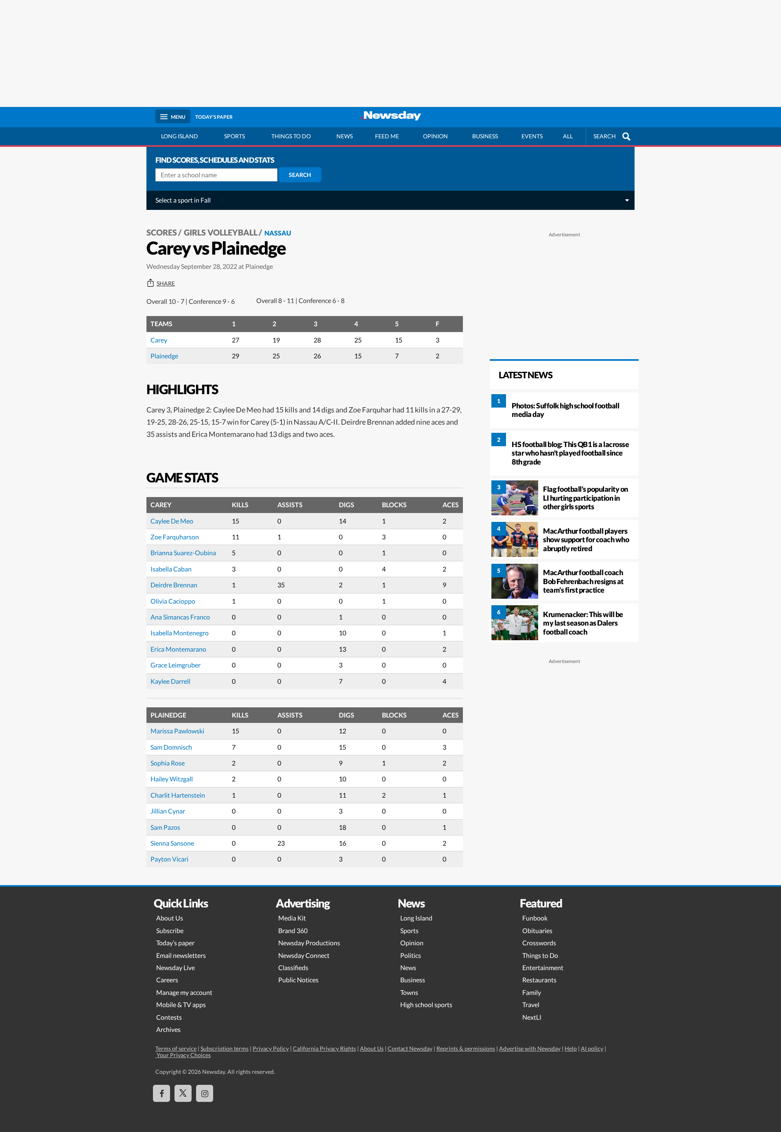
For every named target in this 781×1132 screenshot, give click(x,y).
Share (166, 283)
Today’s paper (175, 943)
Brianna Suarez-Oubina (183, 552)
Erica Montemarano (178, 649)
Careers (167, 980)
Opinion (435, 136)
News (344, 136)
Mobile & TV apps (181, 1004)
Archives (168, 1029)
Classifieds (293, 967)
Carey (159, 340)
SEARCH (604, 136)
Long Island (179, 136)
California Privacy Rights (324, 1048)
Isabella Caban (171, 569)
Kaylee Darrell (170, 681)
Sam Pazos (165, 827)
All (568, 136)
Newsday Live (175, 967)
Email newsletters (181, 955)
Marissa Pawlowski (177, 731)
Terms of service (175, 1048)
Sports (234, 136)
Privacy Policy (271, 1048)
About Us (169, 918)
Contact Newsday (410, 1048)
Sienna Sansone (172, 843)
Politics (410, 955)
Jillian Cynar (168, 811)
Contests (169, 1017)
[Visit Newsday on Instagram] (204, 1093)
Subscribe (169, 930)
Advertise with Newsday (530, 1048)
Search (300, 174)
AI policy (592, 1048)
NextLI (531, 1017)
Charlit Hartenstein (178, 795)
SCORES (161, 232)
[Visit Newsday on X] (183, 1093)
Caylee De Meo (172, 521)
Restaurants (539, 980)
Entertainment (542, 967)
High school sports (426, 1004)
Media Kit (292, 918)
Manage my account (184, 992)
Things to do (291, 136)
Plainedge (164, 356)
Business (485, 136)
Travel (530, 1004)
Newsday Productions (309, 943)
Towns (409, 992)
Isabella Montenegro (180, 633)
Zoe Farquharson (175, 537)
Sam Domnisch (171, 747)
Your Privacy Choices (183, 1054)
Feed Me (387, 136)
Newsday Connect (303, 955)
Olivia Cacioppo (173, 601)
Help (571, 1048)
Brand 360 (293, 930)
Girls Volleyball (220, 232)
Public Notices (298, 980)
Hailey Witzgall (172, 779)
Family (531, 992)
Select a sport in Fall (183, 200)
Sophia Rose (168, 763)
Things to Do (540, 955)
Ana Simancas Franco (180, 617)
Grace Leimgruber (176, 665)
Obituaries (537, 930)
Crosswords (539, 943)
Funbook (535, 918)
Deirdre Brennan (174, 585)
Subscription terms (225, 1048)
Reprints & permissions (465, 1048)
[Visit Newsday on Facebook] (161, 1093)
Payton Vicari (169, 859)
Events (532, 136)
